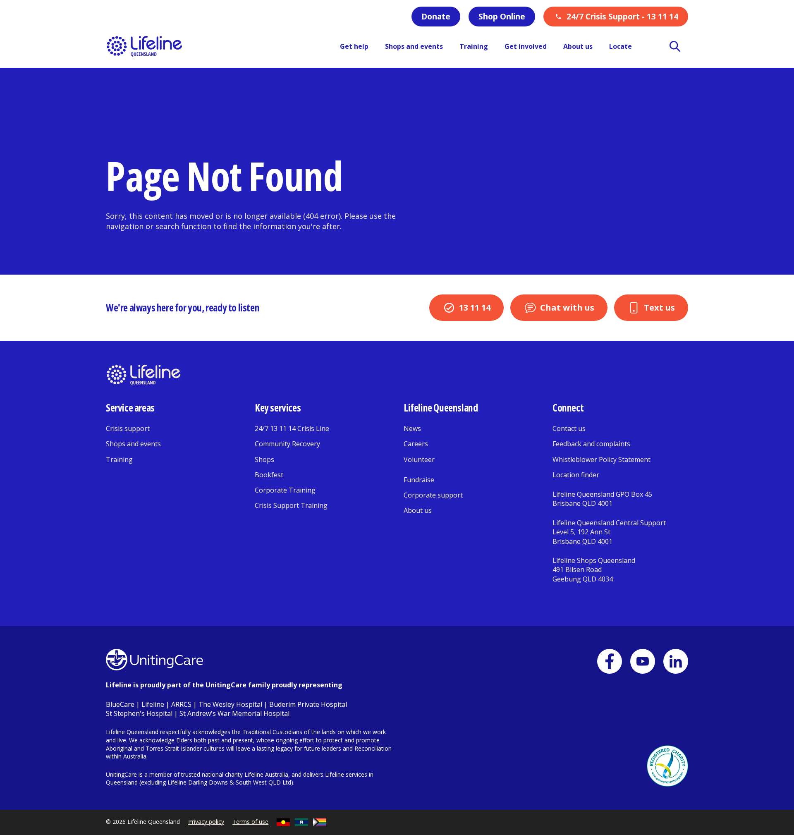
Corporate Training (285, 490)
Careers (416, 443)
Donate (435, 16)
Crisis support (128, 428)
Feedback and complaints (591, 443)
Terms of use (250, 821)
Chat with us (567, 307)
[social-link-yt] (642, 661)
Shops (264, 459)
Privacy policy (206, 821)
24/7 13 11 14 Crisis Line (292, 428)
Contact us (569, 428)
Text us (659, 307)
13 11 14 (474, 307)
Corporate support (433, 495)
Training (119, 459)
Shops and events (133, 443)
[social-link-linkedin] (675, 661)
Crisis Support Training (291, 505)
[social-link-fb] (609, 661)
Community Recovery (287, 443)
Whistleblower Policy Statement (601, 459)
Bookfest (269, 474)
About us (418, 510)
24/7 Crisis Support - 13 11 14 (622, 16)
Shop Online (501, 16)
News (412, 428)
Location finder (575, 474)
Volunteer (419, 459)
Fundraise (419, 479)
